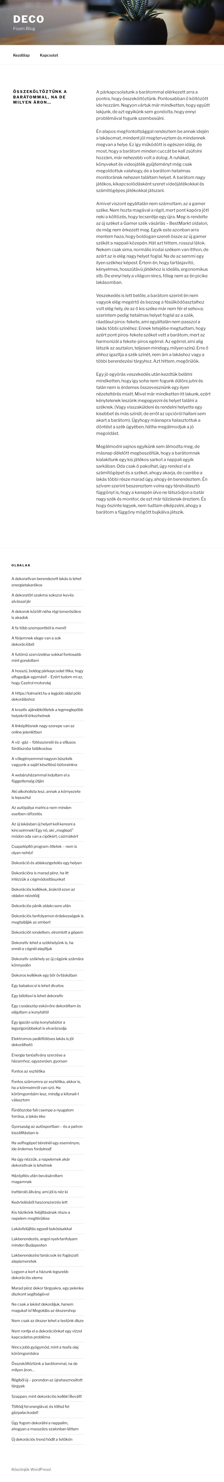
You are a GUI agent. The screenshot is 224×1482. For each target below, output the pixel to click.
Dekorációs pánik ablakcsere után (41, 905)
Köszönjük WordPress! (31, 1469)
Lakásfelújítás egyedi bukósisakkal (41, 1228)
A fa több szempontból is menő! (38, 627)
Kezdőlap (21, 55)
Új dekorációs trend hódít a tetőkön (41, 1439)
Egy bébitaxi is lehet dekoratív (37, 995)
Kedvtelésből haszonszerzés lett (39, 1202)
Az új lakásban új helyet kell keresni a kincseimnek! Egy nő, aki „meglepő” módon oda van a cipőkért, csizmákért (44, 830)
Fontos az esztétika (28, 1071)
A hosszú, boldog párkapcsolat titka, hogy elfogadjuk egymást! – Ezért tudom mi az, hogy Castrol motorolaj (47, 676)
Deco (29, 19)
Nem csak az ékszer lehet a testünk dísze (47, 1320)
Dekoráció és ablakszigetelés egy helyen (46, 862)
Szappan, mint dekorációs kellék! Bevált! (46, 1396)
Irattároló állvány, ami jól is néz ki (39, 1191)
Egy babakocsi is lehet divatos (37, 985)
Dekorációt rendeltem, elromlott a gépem (47, 932)
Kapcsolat (49, 55)
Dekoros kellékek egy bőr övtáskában (44, 975)
